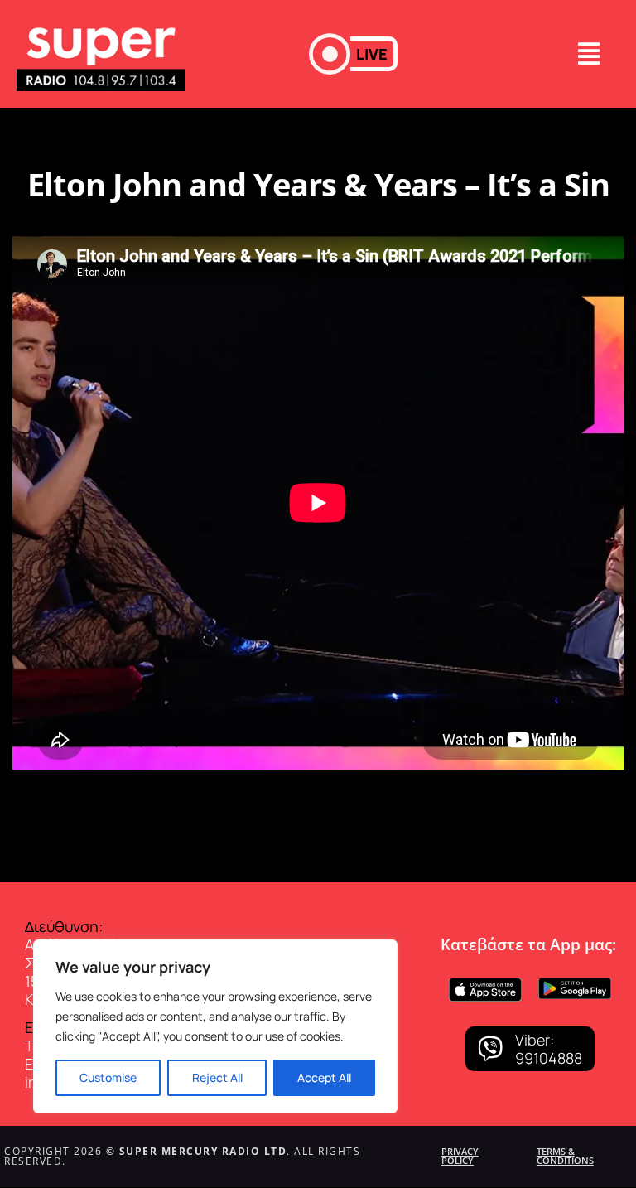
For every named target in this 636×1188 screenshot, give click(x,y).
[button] (353, 54)
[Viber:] (490, 1048)
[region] (215, 1026)
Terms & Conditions (565, 1155)
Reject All (217, 1077)
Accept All (324, 1077)
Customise (108, 1077)
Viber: (534, 1040)
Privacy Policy (460, 1155)
